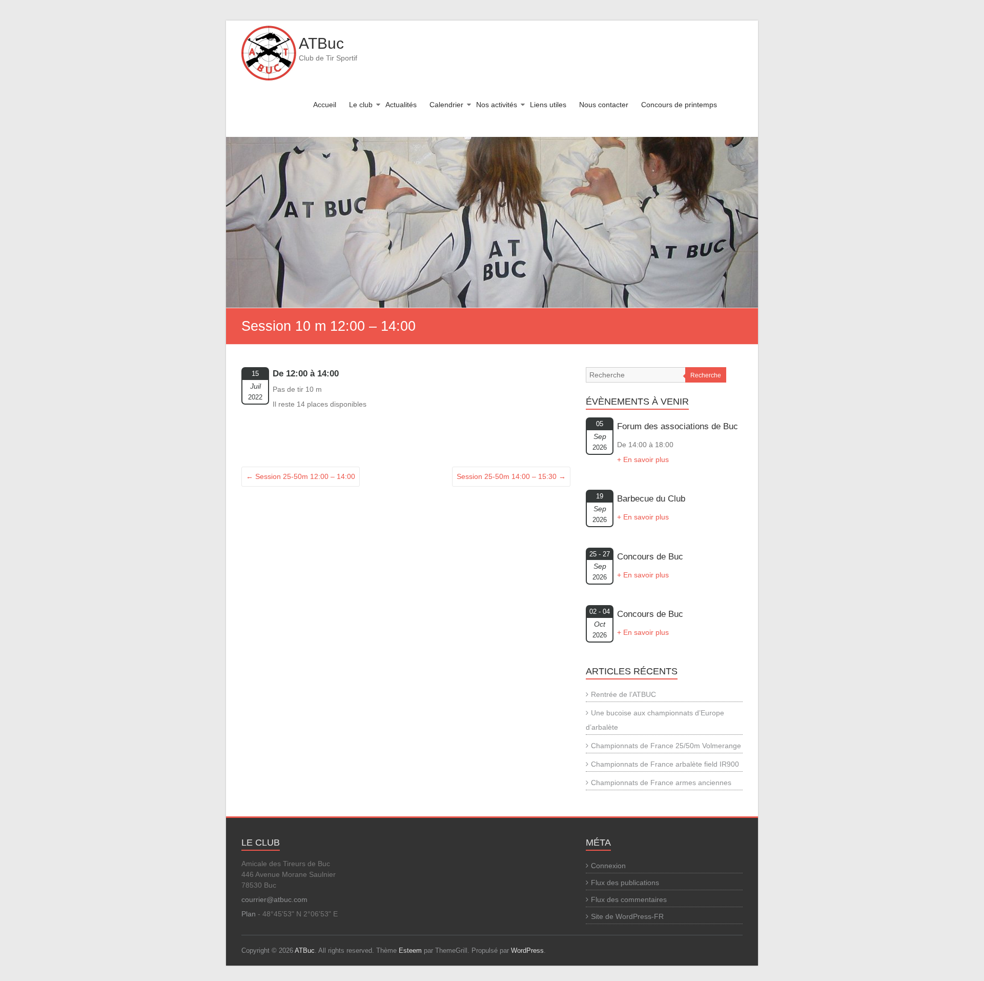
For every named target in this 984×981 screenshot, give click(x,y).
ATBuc (321, 43)
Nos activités (496, 105)
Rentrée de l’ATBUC (623, 694)
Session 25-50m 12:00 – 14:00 (300, 476)
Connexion (608, 866)
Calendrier (446, 105)
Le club (361, 105)
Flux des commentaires (629, 899)
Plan (248, 914)
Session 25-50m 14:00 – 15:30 (511, 476)
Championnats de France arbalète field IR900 (665, 764)
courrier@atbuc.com (274, 899)
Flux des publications (625, 882)
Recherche (705, 375)
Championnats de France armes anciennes (661, 782)
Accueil (324, 105)
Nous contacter (603, 105)
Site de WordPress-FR (627, 916)
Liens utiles (548, 105)
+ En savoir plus (643, 459)
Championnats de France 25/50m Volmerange (666, 746)
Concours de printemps (679, 105)
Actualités (401, 105)
